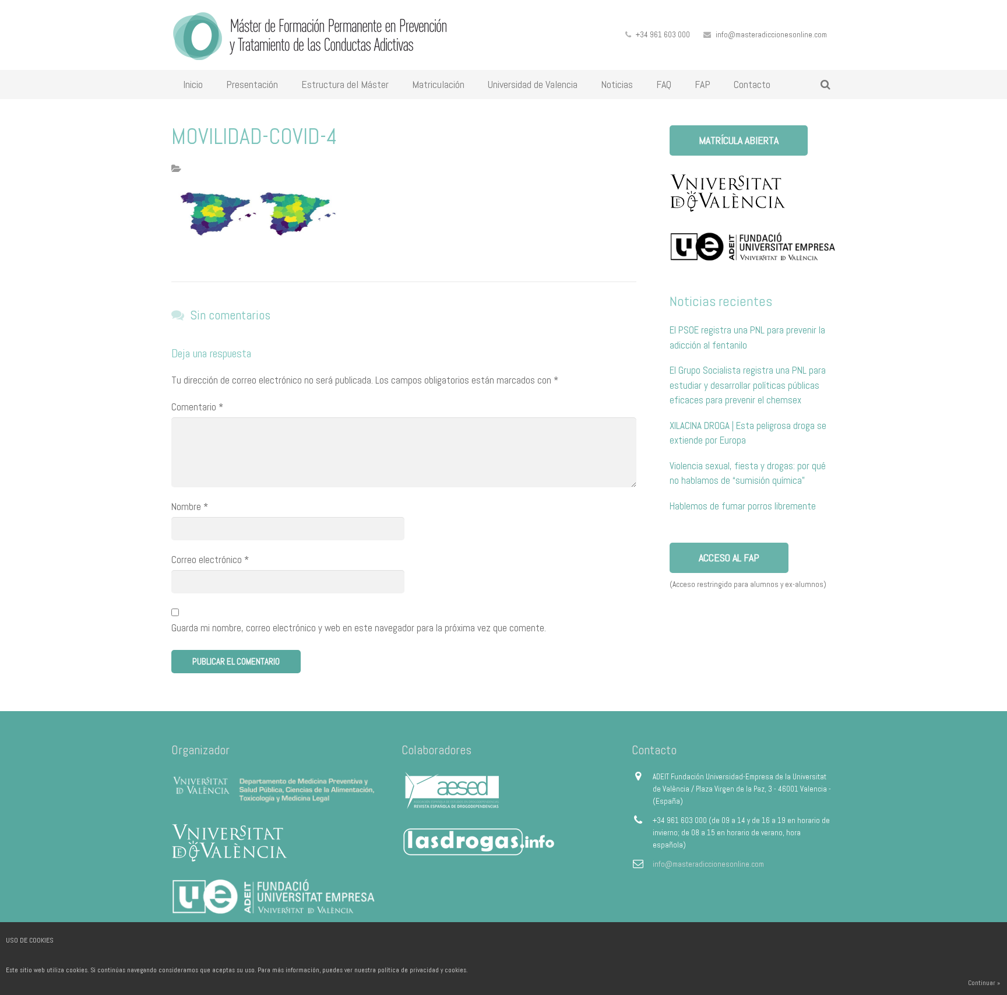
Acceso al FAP (729, 557)
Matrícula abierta (739, 140)
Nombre (189, 506)
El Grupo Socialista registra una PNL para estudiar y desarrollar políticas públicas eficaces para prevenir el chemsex (748, 385)
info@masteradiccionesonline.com (771, 35)
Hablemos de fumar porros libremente (743, 506)
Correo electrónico (210, 559)
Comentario (197, 406)
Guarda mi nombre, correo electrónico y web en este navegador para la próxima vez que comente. (358, 627)
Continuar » (984, 983)
